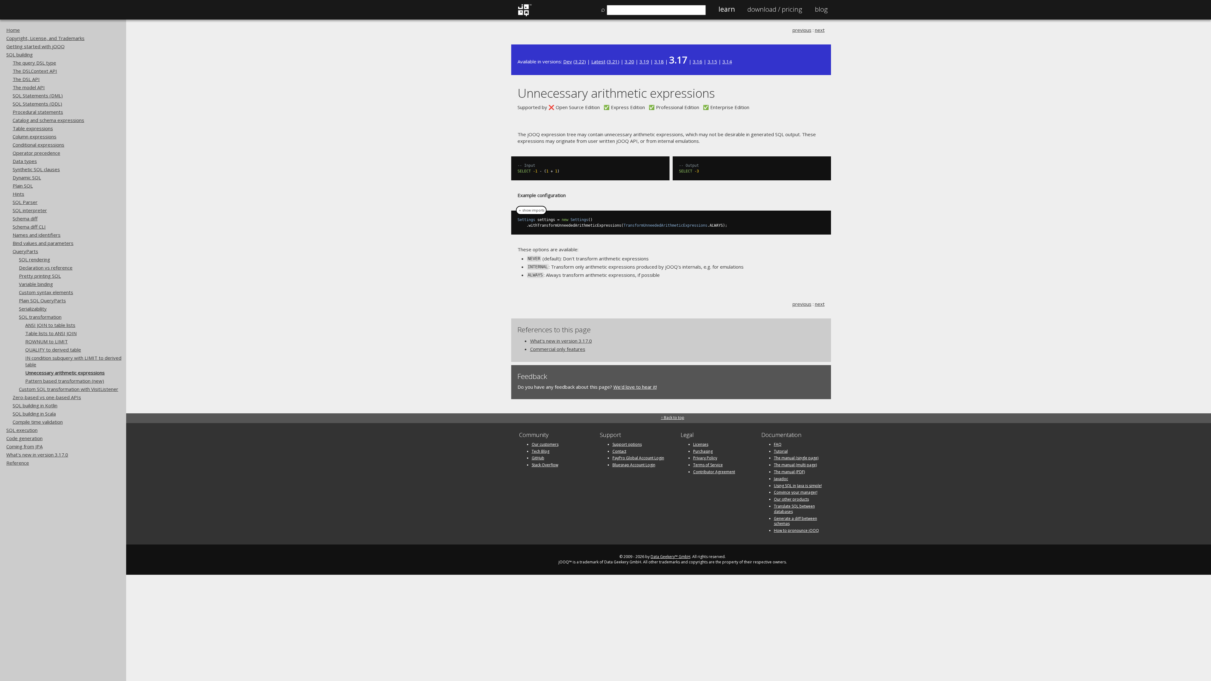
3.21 (613, 61)
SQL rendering (34, 259)
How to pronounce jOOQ (796, 530)
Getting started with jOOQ (35, 46)
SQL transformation (40, 317)
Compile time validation (38, 422)
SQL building (19, 54)
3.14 (727, 61)
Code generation (24, 438)
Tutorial (781, 451)
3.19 (644, 61)
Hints (18, 194)
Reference (17, 463)
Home (13, 30)
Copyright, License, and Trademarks (45, 38)
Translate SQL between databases (794, 508)
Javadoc (781, 478)
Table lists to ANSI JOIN (51, 333)
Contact (619, 451)
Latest (598, 61)
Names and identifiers (37, 235)
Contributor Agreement (714, 471)
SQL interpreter (30, 210)
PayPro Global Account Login (638, 458)
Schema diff (25, 218)
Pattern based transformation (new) (64, 381)
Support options (627, 444)
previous (802, 30)
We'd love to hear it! (635, 387)
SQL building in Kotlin (35, 405)
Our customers (545, 444)
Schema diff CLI (29, 227)
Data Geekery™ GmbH (670, 556)
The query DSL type (34, 63)
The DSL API (26, 79)
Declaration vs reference (46, 268)
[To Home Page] (525, 14)
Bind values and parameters (43, 243)
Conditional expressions (38, 145)
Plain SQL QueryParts (42, 300)
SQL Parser (25, 202)
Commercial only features (557, 349)
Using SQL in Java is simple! (798, 485)
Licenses (700, 444)
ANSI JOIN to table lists (50, 325)
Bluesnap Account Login (633, 465)
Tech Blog (540, 451)
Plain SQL (23, 186)
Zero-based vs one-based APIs (47, 397)
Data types (25, 161)
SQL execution (22, 430)
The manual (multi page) (795, 465)
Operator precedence (36, 153)
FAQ (777, 444)
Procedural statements (38, 112)
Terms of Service (708, 465)
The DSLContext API (35, 71)
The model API (29, 87)
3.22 (579, 61)
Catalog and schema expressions (48, 120)
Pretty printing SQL (40, 276)
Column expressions (34, 136)
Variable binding (36, 284)
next (820, 30)
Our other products (791, 499)
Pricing (774, 9)
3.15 (712, 61)
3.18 (659, 61)
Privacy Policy (705, 458)
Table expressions (33, 128)
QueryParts (25, 251)
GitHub (538, 458)
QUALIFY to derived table (53, 349)
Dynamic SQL (27, 177)
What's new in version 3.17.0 (37, 454)
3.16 (697, 61)
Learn (726, 9)
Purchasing (703, 451)
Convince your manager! (795, 492)
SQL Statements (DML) (38, 95)
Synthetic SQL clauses (36, 169)
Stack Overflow (545, 465)
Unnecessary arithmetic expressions (65, 373)
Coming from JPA (24, 446)
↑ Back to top (672, 417)
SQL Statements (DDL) (37, 104)
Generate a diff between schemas (795, 521)
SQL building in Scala (34, 413)
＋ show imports (531, 210)
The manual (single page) (796, 458)
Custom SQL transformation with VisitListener (68, 389)
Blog (821, 9)
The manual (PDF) (789, 471)
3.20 (629, 61)
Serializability (33, 309)
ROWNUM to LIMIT (46, 341)
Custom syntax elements (46, 292)
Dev (567, 61)
